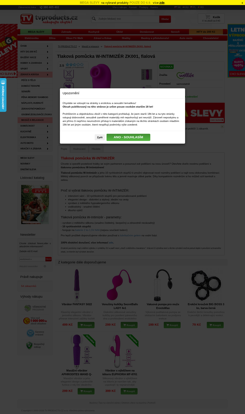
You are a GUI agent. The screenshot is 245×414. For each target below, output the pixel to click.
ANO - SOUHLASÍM (128, 137)
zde (161, 2)
